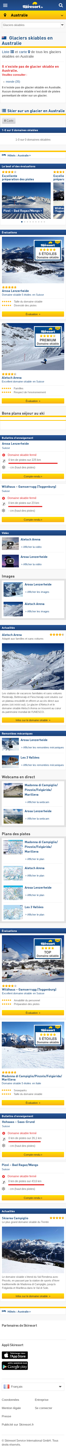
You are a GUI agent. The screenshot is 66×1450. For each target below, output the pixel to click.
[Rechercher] (60, 5)
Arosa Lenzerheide (15, 443)
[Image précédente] (4, 197)
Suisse (6, 448)
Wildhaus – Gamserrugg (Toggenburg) (29, 487)
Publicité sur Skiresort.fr (18, 1424)
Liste (6, 52)
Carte (9, 120)
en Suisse (38, 294)
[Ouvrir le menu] (5, 5)
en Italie (36, 1083)
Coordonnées (10, 1399)
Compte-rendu (32, 476)
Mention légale (11, 1408)
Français (17, 1386)
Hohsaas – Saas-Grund (18, 1122)
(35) (13, 81)
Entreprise (41, 1399)
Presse (6, 1416)
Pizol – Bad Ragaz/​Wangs (20, 1165)
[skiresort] (33, 5)
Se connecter (43, 1408)
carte (23, 52)
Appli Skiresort (12, 1345)
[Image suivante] (61, 197)
